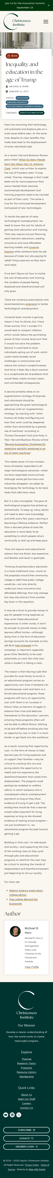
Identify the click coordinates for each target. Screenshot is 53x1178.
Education (22, 98)
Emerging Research (17, 102)
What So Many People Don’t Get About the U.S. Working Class (24, 164)
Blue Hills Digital (37, 1169)
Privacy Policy (32, 1165)
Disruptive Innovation (31, 113)
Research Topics (26, 1063)
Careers (26, 1103)
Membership (26, 1076)
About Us (26, 1094)
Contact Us (26, 1107)
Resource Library (26, 1072)
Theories (27, 1059)
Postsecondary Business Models (24, 106)
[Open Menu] (46, 22)
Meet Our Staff (26, 1099)
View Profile (32, 966)
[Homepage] (16, 21)
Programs (26, 1067)
